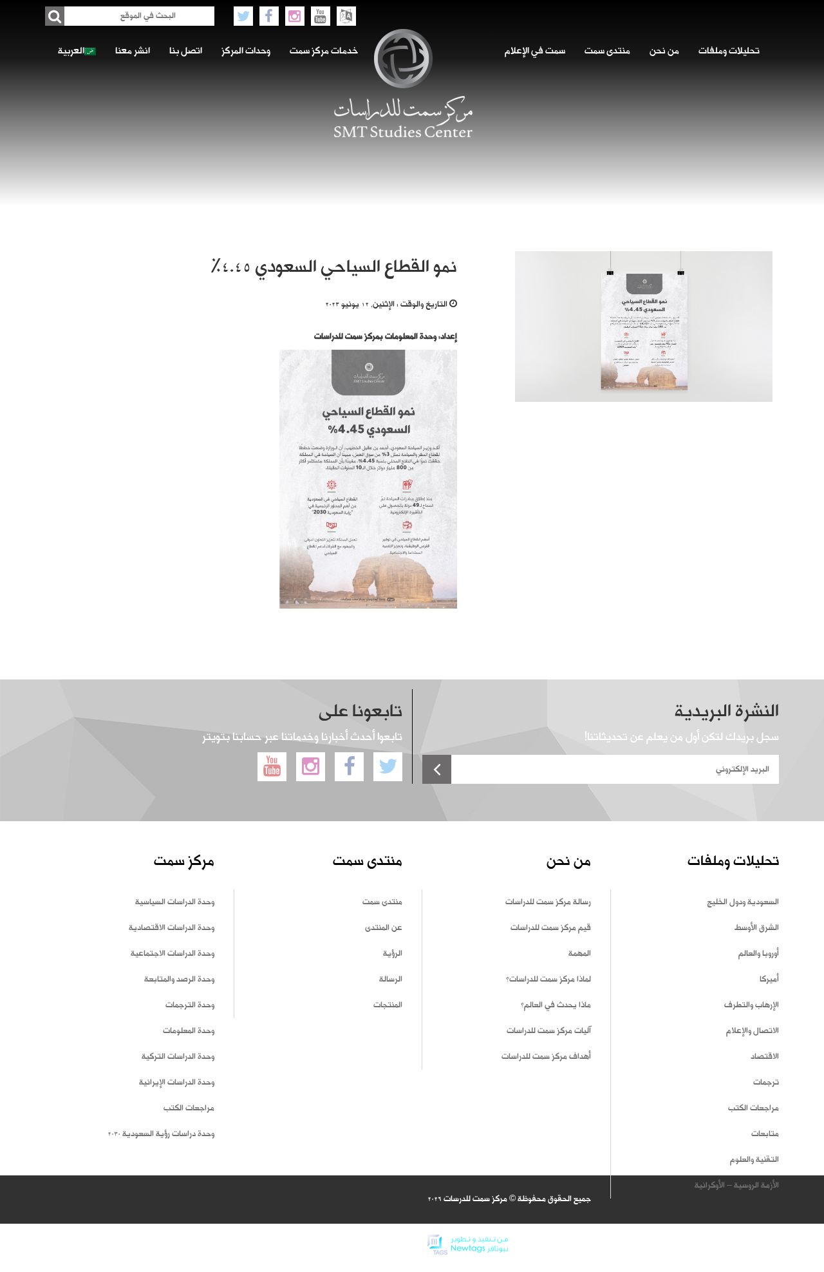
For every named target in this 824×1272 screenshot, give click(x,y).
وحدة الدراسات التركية (178, 1057)
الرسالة (390, 979)
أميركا (769, 979)
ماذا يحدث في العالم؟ (556, 1005)
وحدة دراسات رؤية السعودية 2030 (161, 1134)
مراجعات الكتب (753, 1108)
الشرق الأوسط (757, 928)
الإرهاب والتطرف (751, 1005)
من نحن (664, 52)
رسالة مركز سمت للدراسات (548, 902)
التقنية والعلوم (754, 1160)
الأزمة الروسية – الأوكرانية (737, 1185)
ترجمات (766, 1082)
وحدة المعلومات (188, 1031)
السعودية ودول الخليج (743, 902)
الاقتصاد (765, 1057)
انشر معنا (132, 52)
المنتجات (387, 1005)
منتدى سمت (607, 52)
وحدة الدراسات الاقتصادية (171, 928)
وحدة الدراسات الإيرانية (176, 1082)
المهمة (579, 954)
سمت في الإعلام (535, 52)
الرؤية (392, 954)
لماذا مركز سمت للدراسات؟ (548, 979)
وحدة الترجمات (189, 1005)
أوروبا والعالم (758, 954)
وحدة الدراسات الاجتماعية (172, 954)
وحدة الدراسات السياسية (174, 902)
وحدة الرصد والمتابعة (179, 979)
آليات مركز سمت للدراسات (549, 1031)
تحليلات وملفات (729, 52)
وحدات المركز (245, 52)
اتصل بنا (185, 52)
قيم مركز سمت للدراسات (550, 928)
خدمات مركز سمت (324, 52)
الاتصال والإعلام (752, 1031)
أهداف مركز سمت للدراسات (546, 1057)
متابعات (765, 1134)
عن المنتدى (383, 928)
